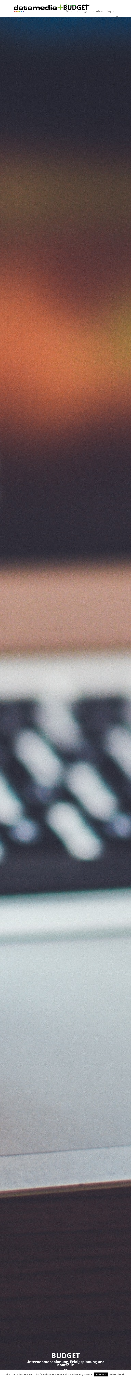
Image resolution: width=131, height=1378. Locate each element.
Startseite (72, 5)
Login (110, 11)
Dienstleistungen (77, 11)
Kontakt (98, 11)
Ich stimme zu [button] (101, 1374)
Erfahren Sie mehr (116, 1374)
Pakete (87, 5)
